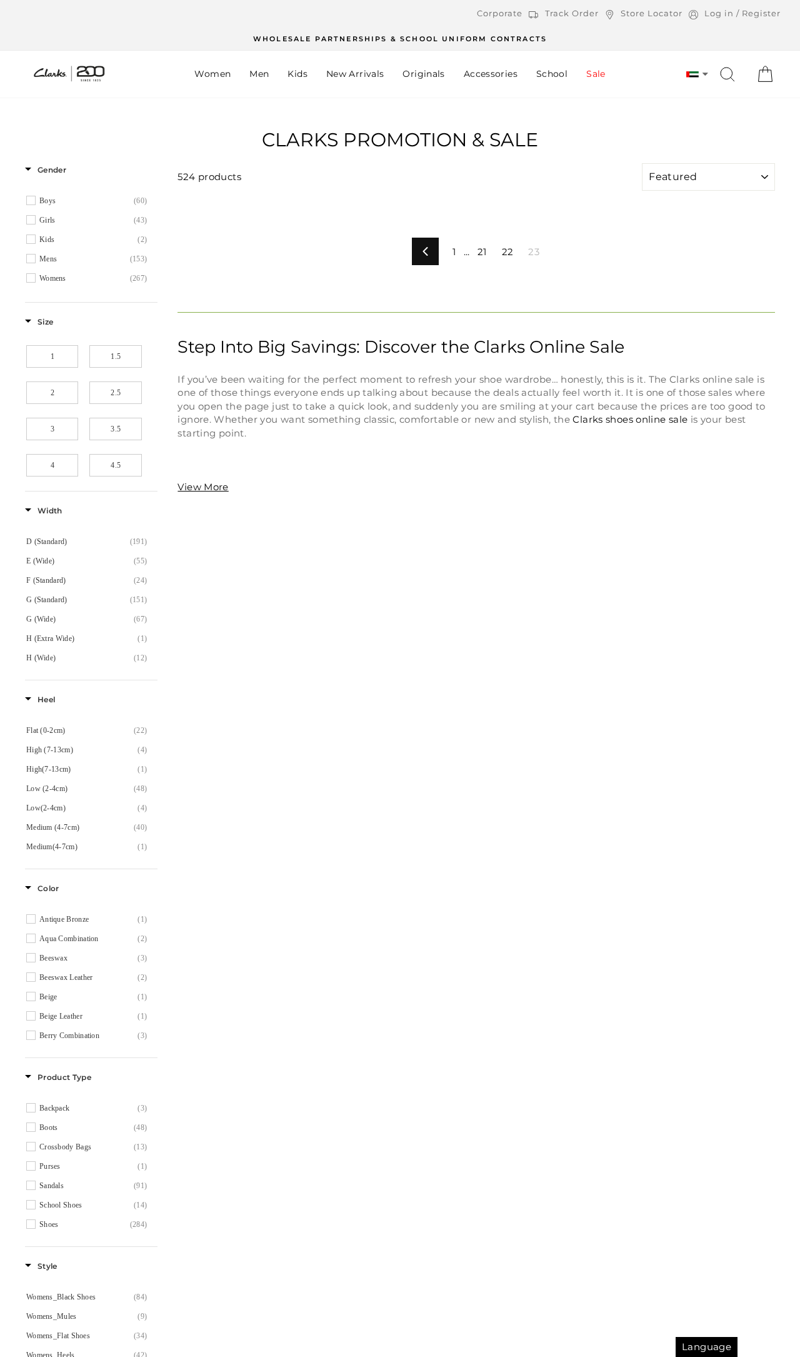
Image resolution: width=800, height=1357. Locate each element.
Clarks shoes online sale (630, 419)
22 (508, 252)
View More (203, 487)
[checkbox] (93, 200)
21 (482, 252)
